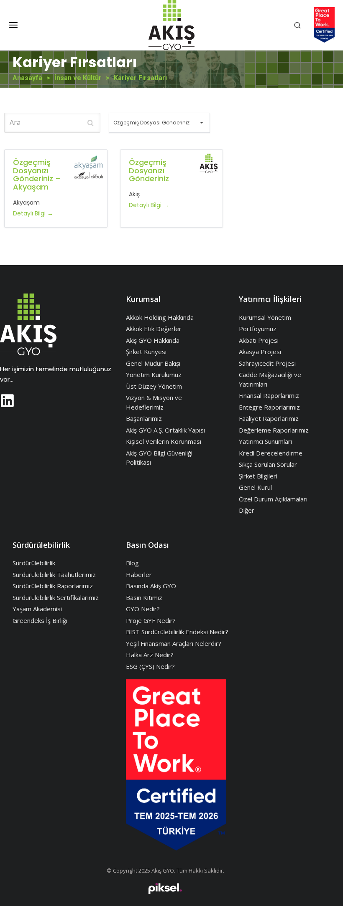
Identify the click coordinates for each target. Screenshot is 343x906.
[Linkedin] (7, 400)
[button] (13, 25)
